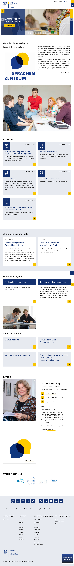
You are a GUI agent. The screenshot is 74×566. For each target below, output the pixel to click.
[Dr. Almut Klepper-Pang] (19, 400)
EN (66, 1)
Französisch (21, 524)
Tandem (57, 524)
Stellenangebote (38, 509)
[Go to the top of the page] (49, 509)
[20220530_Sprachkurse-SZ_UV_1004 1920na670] (43, 33)
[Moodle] (18, 501)
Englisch (21, 522)
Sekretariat (37, 522)
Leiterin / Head (37, 519)
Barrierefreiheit (28, 509)
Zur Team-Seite (29, 461)
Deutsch (21, 519)
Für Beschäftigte (58, 1)
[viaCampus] (13, 501)
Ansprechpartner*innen (43, 516)
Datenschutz (19, 509)
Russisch (21, 532)
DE (64, 1)
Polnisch (21, 529)
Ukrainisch (21, 539)
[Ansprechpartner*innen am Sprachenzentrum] (19, 449)
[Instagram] (41, 501)
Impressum (12, 509)
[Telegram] (33, 501)
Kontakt (5, 509)
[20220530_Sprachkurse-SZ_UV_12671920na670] (45, 33)
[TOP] (72, 284)
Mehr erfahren (10, 25)
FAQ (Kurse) (6, 519)
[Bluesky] (56, 501)
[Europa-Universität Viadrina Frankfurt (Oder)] (10, 5)
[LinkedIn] (46, 501)
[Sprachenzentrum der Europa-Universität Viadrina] (28, 33)
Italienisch (21, 527)
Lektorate (23, 516)
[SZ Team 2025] (35, 33)
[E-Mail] (23, 501)
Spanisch (21, 534)
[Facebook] (51, 501)
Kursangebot (8, 516)
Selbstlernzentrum (38, 544)
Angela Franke (51, 429)
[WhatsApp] (28, 501)
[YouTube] (61, 501)
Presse (46, 509)
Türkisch (21, 537)
